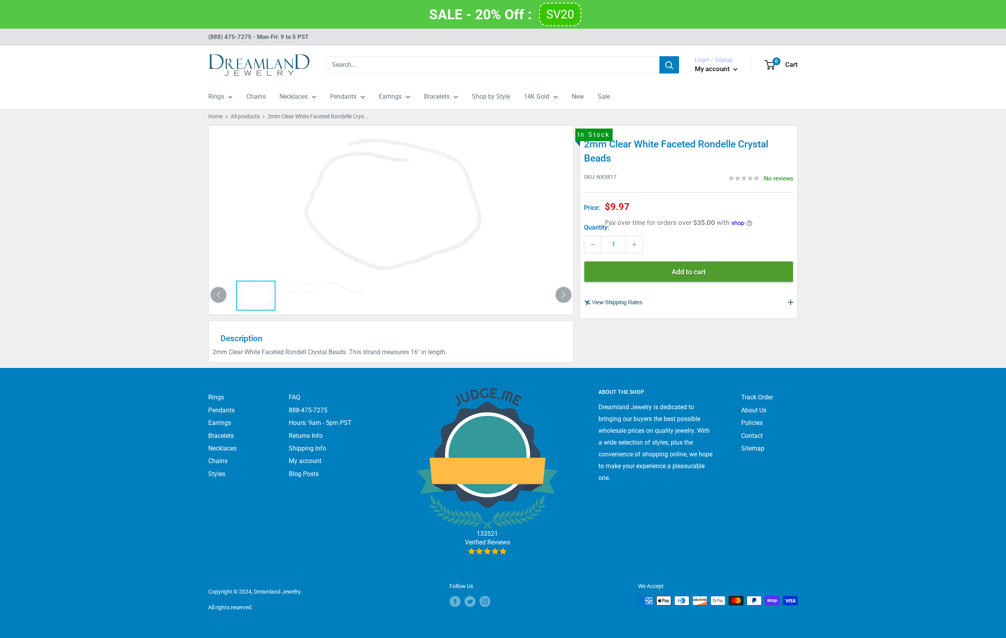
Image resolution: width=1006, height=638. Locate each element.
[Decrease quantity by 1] (592, 244)
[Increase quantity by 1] (634, 244)
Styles (216, 474)
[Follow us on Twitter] (469, 601)
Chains (256, 96)
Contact (752, 435)
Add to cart (689, 272)
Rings (216, 96)
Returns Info (306, 435)
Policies (752, 423)
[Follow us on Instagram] (484, 601)
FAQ (294, 397)
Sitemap (752, 448)
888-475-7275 (308, 410)
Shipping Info (307, 448)
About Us (753, 410)
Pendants (343, 96)
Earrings (390, 96)
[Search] (669, 65)
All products (245, 116)
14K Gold (536, 96)
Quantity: (596, 227)
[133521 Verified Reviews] (487, 551)
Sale (604, 96)
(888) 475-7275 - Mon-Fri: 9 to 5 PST (258, 36)
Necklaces (293, 96)
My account (713, 69)
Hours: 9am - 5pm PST (320, 423)
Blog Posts (304, 474)
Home (215, 116)
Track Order (757, 397)
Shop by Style (491, 96)
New (578, 96)
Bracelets (437, 96)
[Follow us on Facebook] (455, 601)
